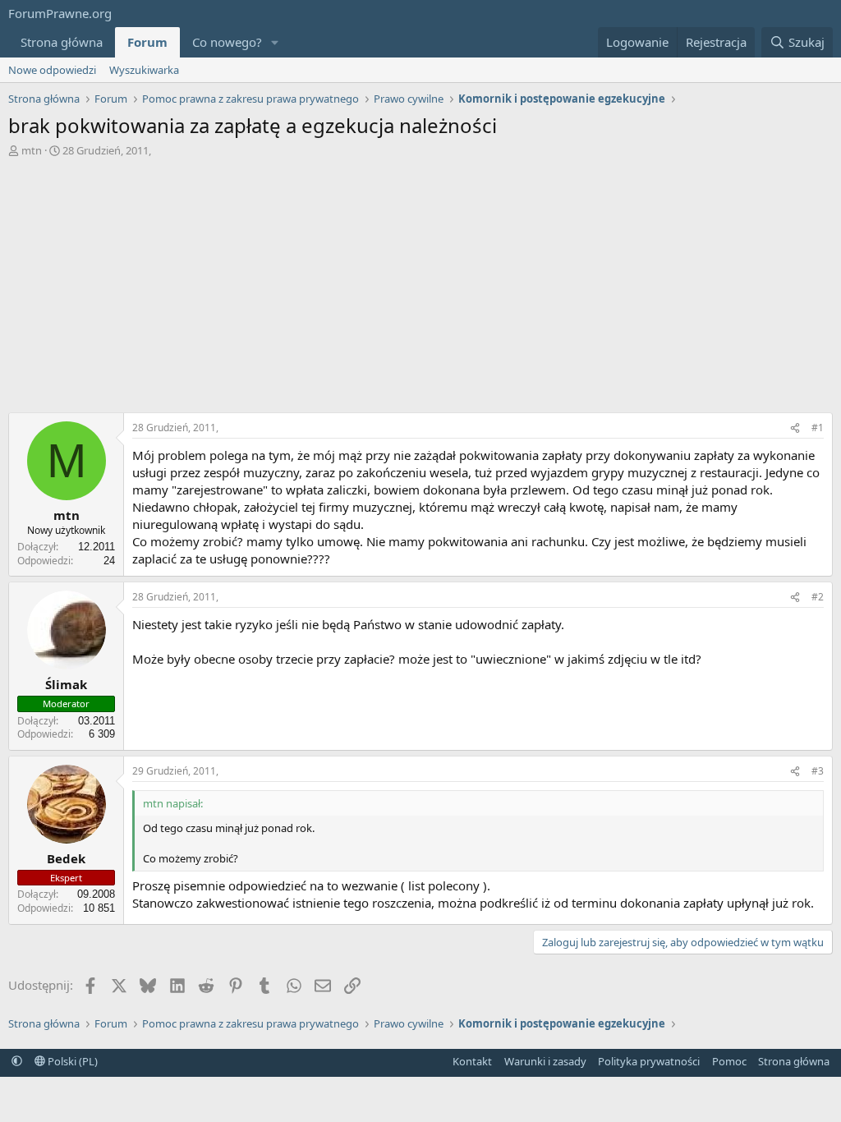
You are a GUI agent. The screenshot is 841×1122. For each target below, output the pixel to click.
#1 (817, 428)
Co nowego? (227, 42)
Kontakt (472, 1061)
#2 (817, 597)
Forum (147, 42)
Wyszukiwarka (144, 69)
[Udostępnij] (795, 428)
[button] (275, 42)
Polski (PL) (71, 1061)
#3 (817, 771)
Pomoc (729, 1061)
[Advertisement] (420, 281)
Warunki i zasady (545, 1061)
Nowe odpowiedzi (52, 69)
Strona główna (62, 42)
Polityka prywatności (649, 1061)
